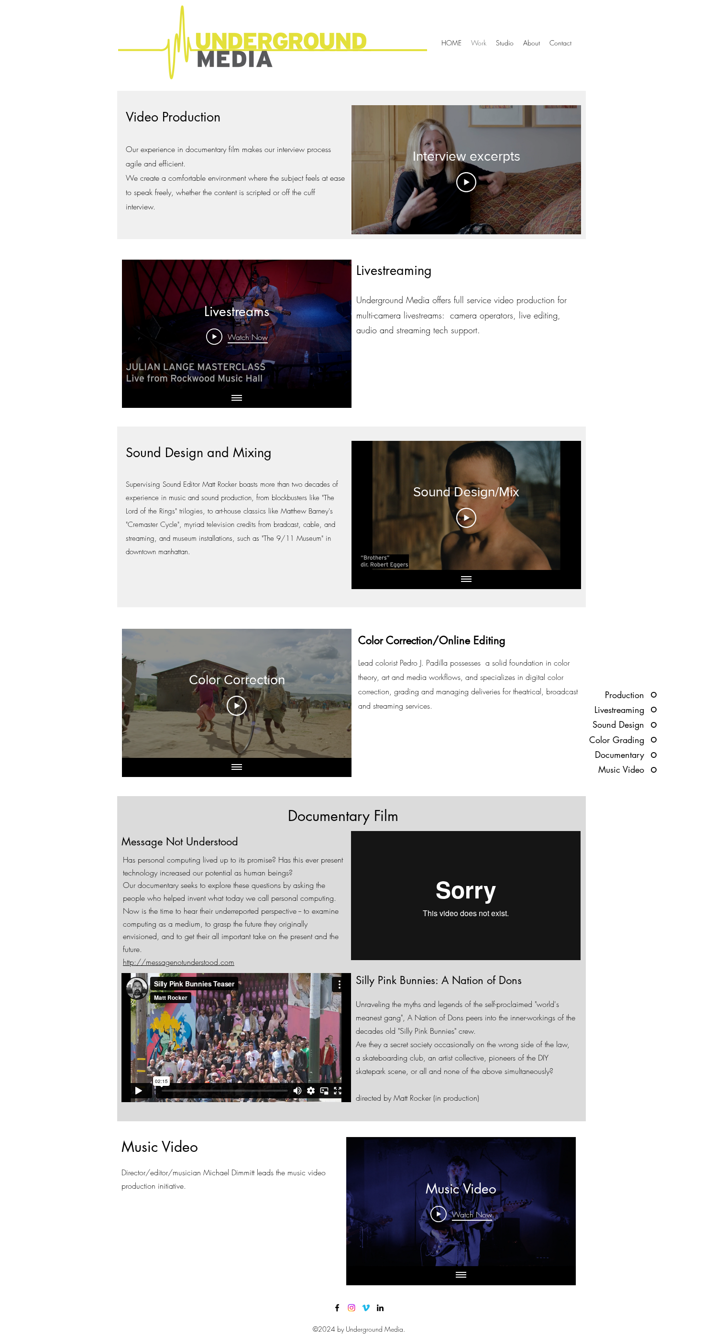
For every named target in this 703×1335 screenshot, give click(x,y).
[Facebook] (337, 1308)
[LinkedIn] (380, 1308)
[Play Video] (466, 182)
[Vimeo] (366, 1308)
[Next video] (331, 324)
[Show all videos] (236, 398)
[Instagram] (351, 1308)
